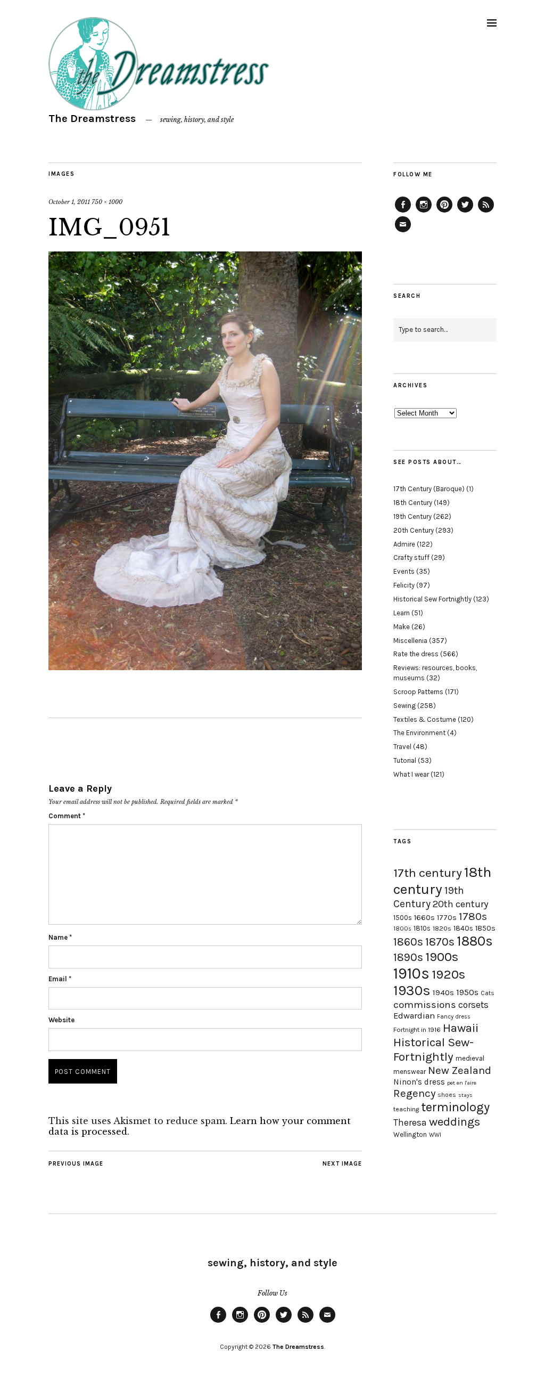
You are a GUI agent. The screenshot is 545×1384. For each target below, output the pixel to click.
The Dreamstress (92, 118)
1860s (408, 941)
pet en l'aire (461, 1082)
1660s (424, 917)
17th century (427, 873)
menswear (409, 1072)
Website (61, 1020)
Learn (401, 613)
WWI (435, 1134)
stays (465, 1095)
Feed (486, 212)
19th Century (412, 516)
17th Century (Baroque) (429, 489)
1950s (467, 992)
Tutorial (404, 760)
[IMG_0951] (205, 667)
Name (60, 937)
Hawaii (460, 1028)
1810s (422, 928)
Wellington (410, 1134)
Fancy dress (453, 1016)
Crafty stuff (411, 557)
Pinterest (444, 212)
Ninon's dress (419, 1082)
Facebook (403, 212)
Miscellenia (410, 641)
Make (401, 627)
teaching (406, 1109)
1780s (473, 916)
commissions (424, 1005)
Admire (404, 544)
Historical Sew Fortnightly (432, 599)
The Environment (419, 733)
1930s (412, 990)
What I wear (411, 774)
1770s (447, 917)
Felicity (404, 585)
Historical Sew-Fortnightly (433, 1049)
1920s (448, 974)
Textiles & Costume (424, 719)
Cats (487, 993)
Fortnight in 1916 (417, 1029)
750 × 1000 (107, 202)
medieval (470, 1058)
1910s (411, 973)
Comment (66, 816)
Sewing (404, 706)
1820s (442, 928)
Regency (414, 1093)
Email (59, 979)
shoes (446, 1094)
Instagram (424, 212)
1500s (402, 918)
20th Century (413, 530)
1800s (402, 928)
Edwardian (414, 1016)
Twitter (465, 212)
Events (404, 571)
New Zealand (459, 1070)
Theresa (410, 1122)
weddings (454, 1121)
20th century (461, 904)
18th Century (412, 503)
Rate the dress (416, 654)
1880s (475, 941)
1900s (441, 956)
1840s (463, 928)
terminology (455, 1107)
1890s (408, 957)
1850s (485, 928)
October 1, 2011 (69, 202)
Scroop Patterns (418, 692)
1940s (443, 992)
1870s (440, 941)
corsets (473, 1004)
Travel (402, 747)
